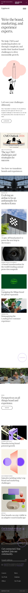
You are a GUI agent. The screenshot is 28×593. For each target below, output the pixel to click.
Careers (4, 573)
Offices (4, 581)
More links (22, 591)
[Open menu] (24, 8)
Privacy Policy (20, 565)
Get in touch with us (11, 528)
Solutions (17, 577)
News (16, 573)
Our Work (4, 577)
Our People (17, 581)
